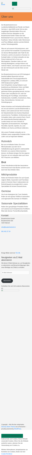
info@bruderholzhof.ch (8, 227)
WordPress (17, 429)
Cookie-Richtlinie (6, 454)
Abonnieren (7, 280)
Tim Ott (18, 253)
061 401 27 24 (5, 231)
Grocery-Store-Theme (8, 426)
